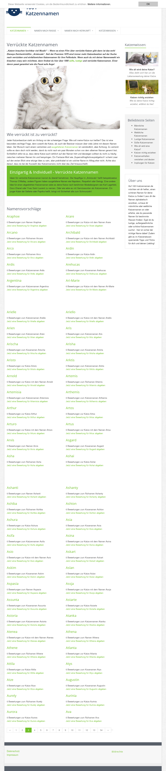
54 (101, 730)
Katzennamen (18, 30)
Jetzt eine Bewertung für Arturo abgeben (26, 433)
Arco (10, 248)
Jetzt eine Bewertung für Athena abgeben (85, 640)
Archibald (73, 232)
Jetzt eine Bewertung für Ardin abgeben (84, 257)
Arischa (12, 344)
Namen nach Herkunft (78, 30)
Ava (68, 711)
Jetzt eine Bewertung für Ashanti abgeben (26, 496)
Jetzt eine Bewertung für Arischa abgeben (26, 353)
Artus (70, 424)
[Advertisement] (66, 300)
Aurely (11, 695)
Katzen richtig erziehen (145, 152)
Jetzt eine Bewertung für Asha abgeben (25, 465)
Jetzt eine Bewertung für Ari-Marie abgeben (86, 289)
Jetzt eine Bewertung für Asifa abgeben (25, 544)
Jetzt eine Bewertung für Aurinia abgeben (85, 704)
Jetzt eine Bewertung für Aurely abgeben (26, 704)
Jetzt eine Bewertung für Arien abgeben (25, 337)
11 (79, 730)
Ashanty (72, 487)
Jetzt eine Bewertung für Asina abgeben (84, 544)
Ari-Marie (73, 280)
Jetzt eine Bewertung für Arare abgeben (84, 225)
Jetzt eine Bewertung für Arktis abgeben (84, 369)
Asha (10, 456)
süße (71, 60)
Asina (70, 535)
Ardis (11, 264)
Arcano (12, 232)
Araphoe (13, 216)
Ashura (12, 519)
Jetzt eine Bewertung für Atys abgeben (84, 672)
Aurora (12, 711)
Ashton (71, 503)
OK (148, 4)
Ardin (70, 248)
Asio (10, 551)
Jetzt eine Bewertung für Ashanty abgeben (86, 496)
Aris (69, 328)
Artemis (72, 376)
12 (87, 730)
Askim (11, 567)
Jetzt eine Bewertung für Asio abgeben (25, 560)
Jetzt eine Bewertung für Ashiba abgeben (26, 512)
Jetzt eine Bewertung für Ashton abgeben (85, 512)
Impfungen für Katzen (144, 162)
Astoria (12, 615)
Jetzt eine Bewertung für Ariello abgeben (85, 321)
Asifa (10, 535)
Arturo (12, 424)
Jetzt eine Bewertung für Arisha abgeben (85, 353)
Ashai (70, 456)
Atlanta (71, 648)
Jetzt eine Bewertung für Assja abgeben (84, 592)
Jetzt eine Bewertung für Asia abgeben (84, 528)
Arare (70, 216)
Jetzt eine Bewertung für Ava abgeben (84, 720)
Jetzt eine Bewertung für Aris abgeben (84, 337)
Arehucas (73, 264)
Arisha (70, 344)
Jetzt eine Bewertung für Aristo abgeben (25, 369)
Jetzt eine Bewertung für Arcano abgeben (26, 241)
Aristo (11, 360)
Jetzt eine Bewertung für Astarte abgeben (85, 608)
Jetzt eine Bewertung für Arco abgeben (25, 257)
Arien (11, 328)
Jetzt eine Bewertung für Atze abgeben (25, 688)
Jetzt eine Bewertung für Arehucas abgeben (86, 273)
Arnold (12, 376)
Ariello (70, 312)
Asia (69, 519)
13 (94, 730)
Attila (11, 663)
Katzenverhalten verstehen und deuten (144, 157)
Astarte (71, 599)
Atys (69, 663)
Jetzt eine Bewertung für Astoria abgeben (26, 624)
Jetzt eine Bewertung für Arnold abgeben (26, 385)
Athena (71, 631)
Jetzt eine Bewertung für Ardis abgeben (25, 273)
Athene (12, 648)
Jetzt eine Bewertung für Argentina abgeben (27, 289)
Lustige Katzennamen (144, 139)
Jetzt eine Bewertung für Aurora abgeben (26, 720)
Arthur (12, 408)
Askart (71, 551)
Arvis (10, 440)
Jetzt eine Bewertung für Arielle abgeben (26, 321)
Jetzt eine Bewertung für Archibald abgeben (86, 241)
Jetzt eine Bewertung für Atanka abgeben (85, 624)
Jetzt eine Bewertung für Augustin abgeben (86, 688)
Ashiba (12, 503)
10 (72, 730)
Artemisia (14, 392)
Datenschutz (13, 751)
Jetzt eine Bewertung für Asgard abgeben (85, 449)
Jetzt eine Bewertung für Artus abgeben (84, 433)
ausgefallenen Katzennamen (64, 146)
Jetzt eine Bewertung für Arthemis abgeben (86, 401)
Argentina (14, 280)
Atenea (12, 631)
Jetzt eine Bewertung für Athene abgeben (26, 656)
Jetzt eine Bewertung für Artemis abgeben (85, 385)
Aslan (70, 567)
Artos (70, 408)
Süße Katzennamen (143, 142)
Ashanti (12, 487)
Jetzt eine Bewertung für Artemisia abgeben (27, 401)
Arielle (11, 312)
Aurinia (71, 695)
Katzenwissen (107, 30)
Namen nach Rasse (45, 30)
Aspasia (12, 583)
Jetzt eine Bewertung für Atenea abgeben (26, 640)
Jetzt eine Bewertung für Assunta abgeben (27, 608)
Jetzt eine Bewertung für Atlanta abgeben (85, 656)
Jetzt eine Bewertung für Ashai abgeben (84, 465)
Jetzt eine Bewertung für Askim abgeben (26, 576)
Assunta (13, 599)
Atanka (71, 615)
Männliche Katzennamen (140, 127)
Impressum (12, 754)
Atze (10, 679)
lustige (78, 60)
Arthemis (73, 392)
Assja (70, 583)
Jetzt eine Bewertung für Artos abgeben (84, 417)
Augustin (72, 679)
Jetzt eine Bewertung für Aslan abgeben (84, 576)
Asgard (71, 440)
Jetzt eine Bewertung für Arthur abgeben (26, 417)
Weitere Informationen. (99, 4)
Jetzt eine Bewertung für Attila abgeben (25, 672)
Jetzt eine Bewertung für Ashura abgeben (26, 528)
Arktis (70, 360)
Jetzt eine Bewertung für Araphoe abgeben (27, 225)
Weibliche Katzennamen (140, 134)
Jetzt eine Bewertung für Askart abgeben (85, 560)
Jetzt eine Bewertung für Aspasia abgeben (27, 592)
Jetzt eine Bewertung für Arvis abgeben (25, 449)
